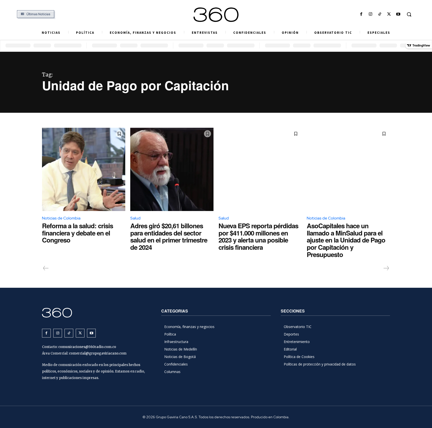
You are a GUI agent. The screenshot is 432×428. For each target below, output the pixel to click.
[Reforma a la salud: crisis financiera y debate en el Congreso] (83, 169)
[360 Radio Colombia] (215, 15)
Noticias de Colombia (61, 218)
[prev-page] (46, 268)
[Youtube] (398, 14)
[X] (389, 14)
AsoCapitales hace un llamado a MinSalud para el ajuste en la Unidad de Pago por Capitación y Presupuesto (346, 240)
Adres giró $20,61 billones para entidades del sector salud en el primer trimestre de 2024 (168, 236)
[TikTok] (379, 14)
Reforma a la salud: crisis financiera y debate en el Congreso (77, 232)
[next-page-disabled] (386, 268)
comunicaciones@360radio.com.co (87, 347)
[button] (409, 14)
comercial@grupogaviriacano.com (97, 353)
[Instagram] (370, 14)
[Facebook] (361, 14)
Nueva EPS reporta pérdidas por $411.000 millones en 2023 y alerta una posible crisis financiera (258, 236)
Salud (135, 218)
